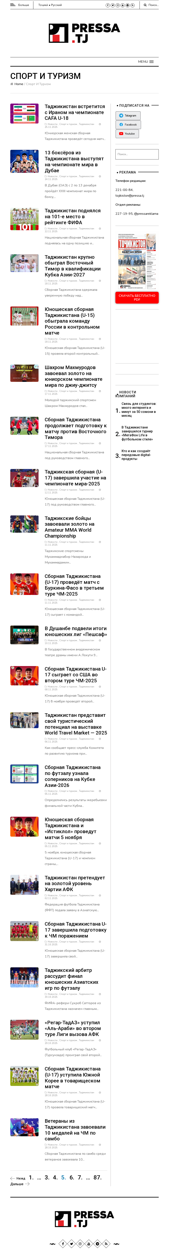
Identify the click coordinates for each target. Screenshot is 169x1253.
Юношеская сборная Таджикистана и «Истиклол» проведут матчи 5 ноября (70, 828)
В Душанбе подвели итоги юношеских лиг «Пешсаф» (76, 631)
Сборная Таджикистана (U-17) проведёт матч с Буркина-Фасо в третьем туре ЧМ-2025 (74, 585)
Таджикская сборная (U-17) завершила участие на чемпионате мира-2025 (75, 478)
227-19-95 (124, 213)
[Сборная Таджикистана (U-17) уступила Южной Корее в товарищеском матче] (24, 1076)
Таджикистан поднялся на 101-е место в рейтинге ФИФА (73, 216)
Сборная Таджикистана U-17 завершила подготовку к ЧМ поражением (76, 930)
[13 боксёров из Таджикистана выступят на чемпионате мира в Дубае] (24, 161)
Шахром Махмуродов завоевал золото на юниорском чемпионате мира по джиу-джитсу (73, 376)
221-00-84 (124, 190)
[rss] (132, 5)
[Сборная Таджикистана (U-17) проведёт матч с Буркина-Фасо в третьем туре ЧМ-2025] (24, 584)
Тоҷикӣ (43, 5)
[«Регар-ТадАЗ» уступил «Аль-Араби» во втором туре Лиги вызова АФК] (24, 1029)
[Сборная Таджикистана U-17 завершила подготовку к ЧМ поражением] (24, 931)
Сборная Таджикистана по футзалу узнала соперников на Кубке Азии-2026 (73, 776)
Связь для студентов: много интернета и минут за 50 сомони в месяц (139, 410)
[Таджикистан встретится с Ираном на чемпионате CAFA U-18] (24, 113)
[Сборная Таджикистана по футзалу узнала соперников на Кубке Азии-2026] (24, 773)
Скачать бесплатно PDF (137, 297)
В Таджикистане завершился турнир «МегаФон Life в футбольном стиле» (137, 433)
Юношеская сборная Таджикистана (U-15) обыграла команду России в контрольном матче (72, 321)
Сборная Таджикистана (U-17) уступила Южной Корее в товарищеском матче (73, 1077)
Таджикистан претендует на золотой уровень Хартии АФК (75, 884)
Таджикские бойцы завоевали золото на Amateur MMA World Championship (69, 527)
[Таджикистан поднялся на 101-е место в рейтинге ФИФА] (24, 218)
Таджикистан (86, 124)
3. (47, 1177)
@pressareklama (146, 213)
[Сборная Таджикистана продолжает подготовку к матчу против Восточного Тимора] (24, 425)
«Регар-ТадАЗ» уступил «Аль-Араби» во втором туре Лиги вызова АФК (73, 1028)
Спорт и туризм (68, 124)
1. (31, 1177)
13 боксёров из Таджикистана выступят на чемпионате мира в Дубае (74, 161)
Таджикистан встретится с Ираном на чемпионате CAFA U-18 (75, 112)
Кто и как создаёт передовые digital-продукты (136, 455)
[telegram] (128, 5)
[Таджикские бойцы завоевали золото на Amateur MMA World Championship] (24, 524)
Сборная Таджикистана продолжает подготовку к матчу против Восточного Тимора (76, 428)
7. (80, 1177)
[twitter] (113, 5)
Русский (56, 5)
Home (18, 84)
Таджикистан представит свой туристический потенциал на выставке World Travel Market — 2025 (76, 724)
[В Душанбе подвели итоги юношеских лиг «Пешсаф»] (24, 634)
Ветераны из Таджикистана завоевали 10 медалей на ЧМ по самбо (75, 1130)
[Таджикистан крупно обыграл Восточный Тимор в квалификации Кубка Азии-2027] (24, 263)
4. (55, 1177)
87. (98, 1177)
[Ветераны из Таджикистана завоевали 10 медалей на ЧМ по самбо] (24, 1127)
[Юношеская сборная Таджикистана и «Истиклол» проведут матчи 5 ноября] (24, 826)
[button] (146, 61)
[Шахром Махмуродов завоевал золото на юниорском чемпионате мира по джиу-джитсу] (24, 373)
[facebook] (108, 5)
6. (71, 1177)
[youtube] (123, 5)
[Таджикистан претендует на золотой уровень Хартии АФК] (24, 884)
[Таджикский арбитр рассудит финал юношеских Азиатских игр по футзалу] (24, 977)
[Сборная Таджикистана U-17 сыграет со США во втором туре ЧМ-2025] (24, 675)
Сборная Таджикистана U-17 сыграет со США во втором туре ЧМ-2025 (76, 675)
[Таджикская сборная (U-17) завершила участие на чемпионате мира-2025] (24, 478)
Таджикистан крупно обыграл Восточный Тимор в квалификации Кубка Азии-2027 (73, 266)
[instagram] (118, 5)
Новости (53, 124)
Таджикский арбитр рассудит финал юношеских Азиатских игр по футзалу (71, 979)
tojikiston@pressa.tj (129, 195)
